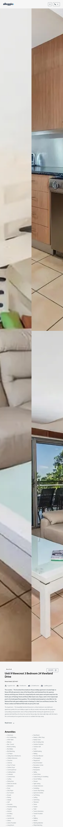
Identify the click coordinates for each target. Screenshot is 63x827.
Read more (8, 723)
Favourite (51, 670)
